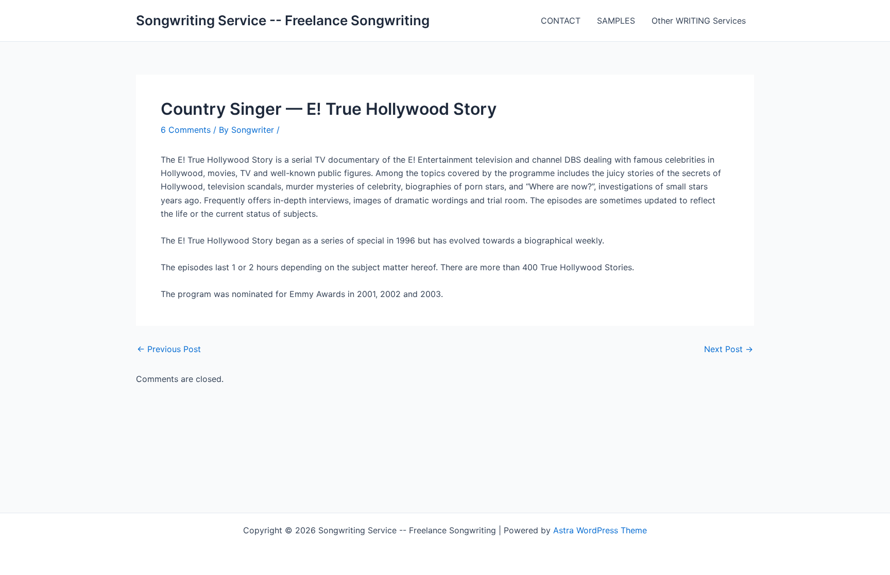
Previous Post (169, 349)
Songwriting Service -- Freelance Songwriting (283, 20)
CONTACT (560, 20)
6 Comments (186, 130)
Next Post (728, 349)
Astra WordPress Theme (600, 530)
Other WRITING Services (699, 20)
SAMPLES (616, 20)
